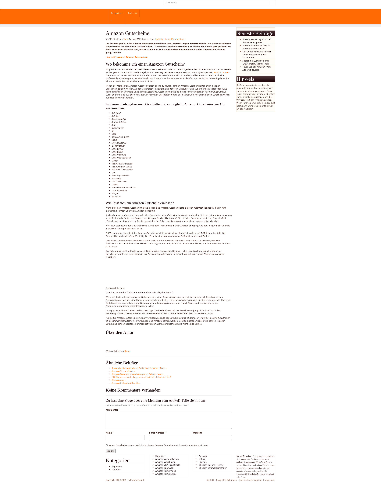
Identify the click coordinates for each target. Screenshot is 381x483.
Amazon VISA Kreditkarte (167, 464)
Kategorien (116, 13)
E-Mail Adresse (157, 432)
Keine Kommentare (174, 39)
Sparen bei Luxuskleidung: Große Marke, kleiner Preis (138, 368)
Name (109, 432)
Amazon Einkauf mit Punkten (126, 383)
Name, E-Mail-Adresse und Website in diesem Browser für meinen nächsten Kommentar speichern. (158, 445)
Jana (126, 39)
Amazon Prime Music (165, 473)
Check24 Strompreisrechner (213, 467)
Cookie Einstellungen (226, 480)
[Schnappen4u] (132, 4)
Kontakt (210, 480)
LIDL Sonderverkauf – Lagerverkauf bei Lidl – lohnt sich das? (141, 377)
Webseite (197, 432)
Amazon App (118, 380)
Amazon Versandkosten (123, 371)
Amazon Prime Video (165, 470)
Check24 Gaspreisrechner (211, 464)
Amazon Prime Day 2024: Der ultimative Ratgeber (256, 41)
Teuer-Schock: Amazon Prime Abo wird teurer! (256, 68)
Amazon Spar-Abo (164, 467)
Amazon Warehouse (165, 462)
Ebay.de (203, 462)
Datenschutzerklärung (250, 480)
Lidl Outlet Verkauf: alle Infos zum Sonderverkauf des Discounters (256, 54)
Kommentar (113, 409)
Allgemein (117, 466)
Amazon (203, 456)
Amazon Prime (221, 72)
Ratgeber (132, 13)
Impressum (269, 480)
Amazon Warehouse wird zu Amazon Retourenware (137, 374)
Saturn (202, 459)
